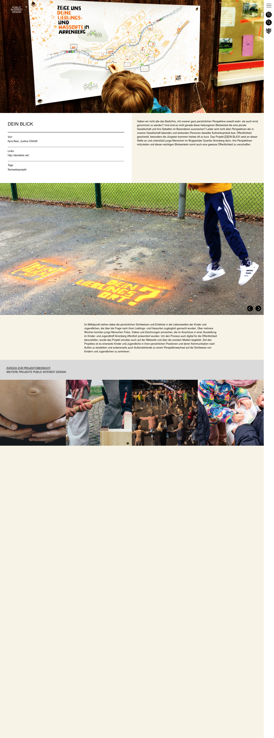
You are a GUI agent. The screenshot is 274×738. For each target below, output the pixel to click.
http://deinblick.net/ (18, 155)
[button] (269, 14)
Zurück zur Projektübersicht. (28, 368)
